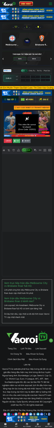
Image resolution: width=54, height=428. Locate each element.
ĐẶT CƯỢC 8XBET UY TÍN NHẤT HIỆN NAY (33, 108)
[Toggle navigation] (50, 3)
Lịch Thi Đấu (26, 349)
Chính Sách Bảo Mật (16, 359)
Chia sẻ (45, 99)
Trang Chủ (12, 349)
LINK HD (8, 141)
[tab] (10, 99)
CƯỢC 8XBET (26, 3)
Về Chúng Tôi (16, 354)
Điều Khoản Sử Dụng (35, 354)
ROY (18, 141)
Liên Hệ (27, 365)
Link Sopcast (41, 349)
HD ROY (27, 141)
